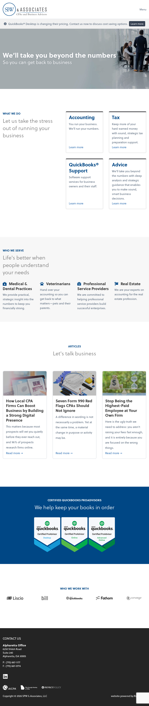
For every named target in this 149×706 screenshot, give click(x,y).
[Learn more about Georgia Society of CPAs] (29, 687)
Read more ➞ (25, 453)
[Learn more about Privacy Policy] (51, 687)
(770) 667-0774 (13, 666)
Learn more (137, 23)
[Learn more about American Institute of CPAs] (9, 687)
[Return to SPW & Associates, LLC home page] (26, 9)
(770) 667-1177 (13, 662)
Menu (143, 9)
